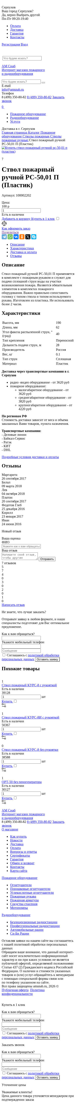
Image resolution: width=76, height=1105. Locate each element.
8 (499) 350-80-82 (39, 97)
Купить (7, 701)
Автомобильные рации (26, 929)
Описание (17, 244)
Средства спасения (23, 904)
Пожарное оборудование (28, 114)
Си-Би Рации (19, 933)
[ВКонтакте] (16, 236)
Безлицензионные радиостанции (33, 922)
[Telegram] (4, 236)
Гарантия (16, 33)
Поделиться (10, 232)
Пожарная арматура (24, 900)
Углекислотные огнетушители (32, 892)
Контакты (17, 37)
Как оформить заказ (16, 228)
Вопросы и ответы (23, 851)
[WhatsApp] (10, 236)
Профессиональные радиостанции (35, 926)
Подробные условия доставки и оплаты (30, 457)
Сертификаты (20, 855)
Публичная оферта (15, 990)
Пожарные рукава (23, 896)
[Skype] (33, 236)
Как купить (18, 836)
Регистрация (11, 44)
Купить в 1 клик (43, 219)
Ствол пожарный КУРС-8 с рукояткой (29, 685)
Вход (24, 44)
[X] (27, 236)
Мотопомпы (19, 908)
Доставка (16, 29)
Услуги (15, 121)
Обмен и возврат (22, 863)
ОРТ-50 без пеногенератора (22, 782)
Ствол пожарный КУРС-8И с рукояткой (30, 717)
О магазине (10, 829)
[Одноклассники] (21, 236)
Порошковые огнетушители (30, 889)
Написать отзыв (13, 605)
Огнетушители (21, 885)
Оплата (15, 26)
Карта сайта (18, 870)
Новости (16, 840)
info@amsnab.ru (13, 89)
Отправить (47, 559)
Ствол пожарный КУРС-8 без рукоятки (30, 749)
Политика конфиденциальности (23, 992)
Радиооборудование (24, 118)
